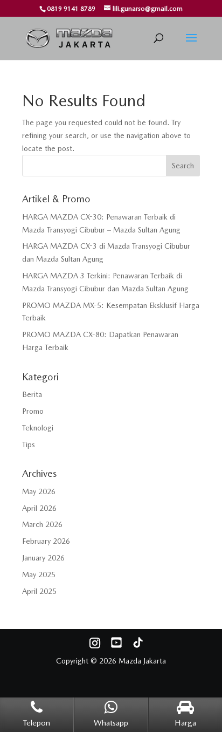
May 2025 (39, 574)
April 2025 (39, 591)
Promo (33, 411)
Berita (32, 394)
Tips (28, 444)
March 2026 (42, 524)
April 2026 (39, 508)
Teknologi (37, 427)
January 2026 (43, 557)
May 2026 (39, 491)
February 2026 (46, 541)
